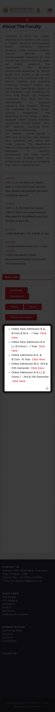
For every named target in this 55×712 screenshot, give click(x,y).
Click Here (38, 359)
